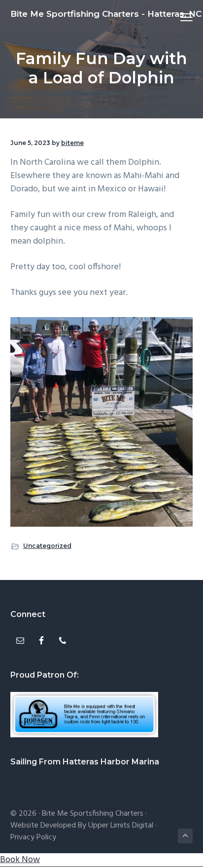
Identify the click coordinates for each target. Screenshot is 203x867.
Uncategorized (47, 545)
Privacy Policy (33, 837)
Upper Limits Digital (120, 825)
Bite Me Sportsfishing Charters (92, 813)
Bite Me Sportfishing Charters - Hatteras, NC (106, 14)
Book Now (20, 860)
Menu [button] (175, 17)
